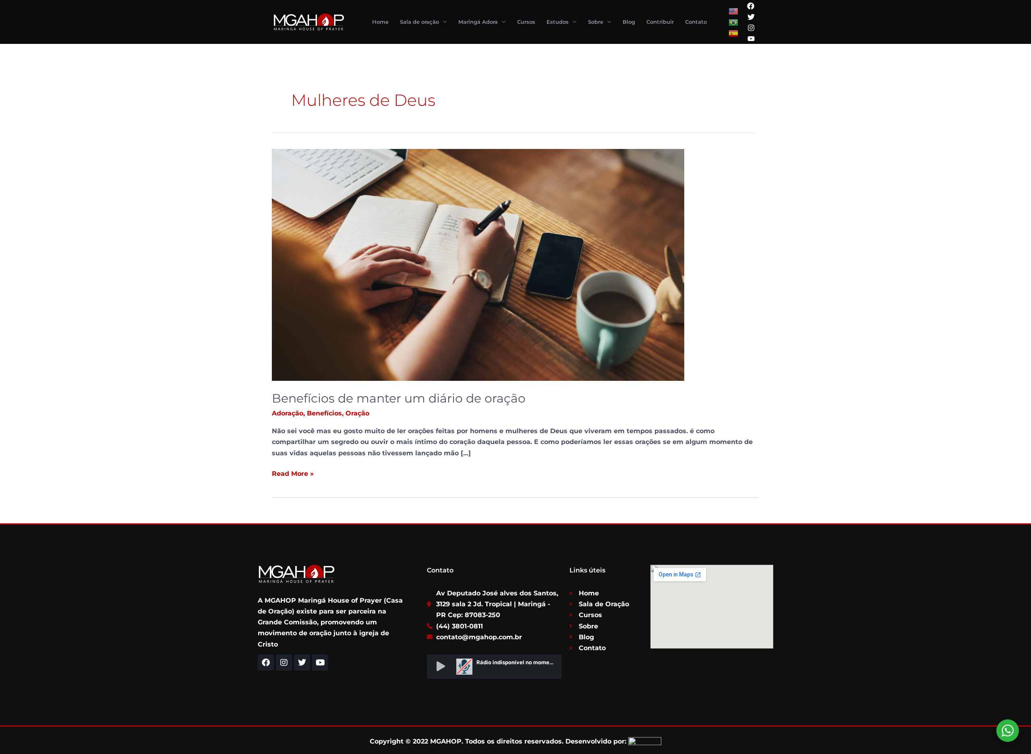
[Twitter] (751, 17)
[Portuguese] (734, 22)
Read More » (293, 472)
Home (380, 22)
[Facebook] (750, 6)
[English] (734, 11)
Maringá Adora (478, 22)
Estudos (558, 22)
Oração (357, 413)
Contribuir (660, 22)
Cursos (526, 22)
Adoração (287, 413)
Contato (696, 22)
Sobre (595, 22)
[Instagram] (751, 27)
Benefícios (324, 413)
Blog (629, 22)
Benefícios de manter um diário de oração (399, 398)
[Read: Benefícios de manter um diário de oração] (478, 264)
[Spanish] (734, 33)
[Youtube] (751, 38)
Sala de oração (419, 22)
